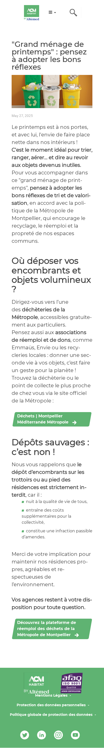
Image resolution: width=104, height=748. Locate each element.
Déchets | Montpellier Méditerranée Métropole (42, 419)
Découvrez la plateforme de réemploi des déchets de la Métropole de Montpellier (46, 628)
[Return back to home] (31, 12)
